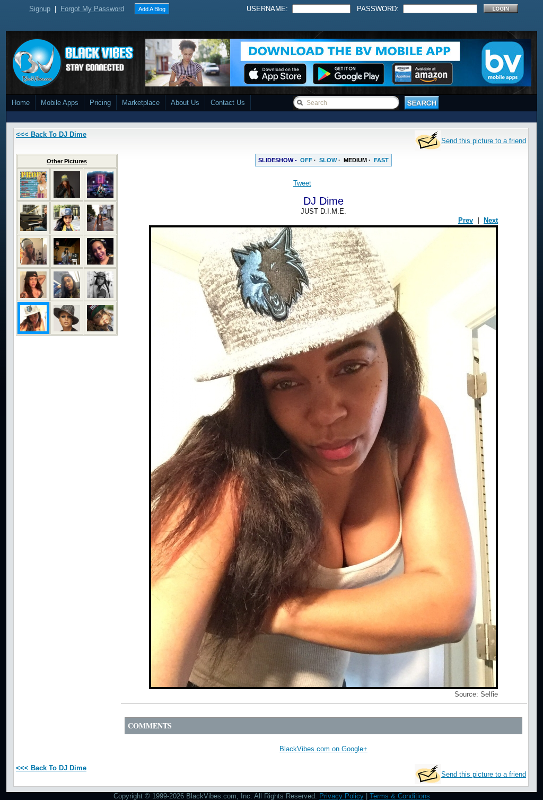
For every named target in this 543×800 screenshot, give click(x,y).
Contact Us (228, 103)
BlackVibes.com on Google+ (323, 749)
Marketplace (141, 103)
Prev (465, 220)
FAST (381, 160)
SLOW (328, 160)
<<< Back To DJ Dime (51, 134)
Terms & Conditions (400, 796)
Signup (39, 9)
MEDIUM (355, 160)
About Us (185, 103)
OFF (306, 160)
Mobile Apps (59, 103)
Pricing (100, 103)
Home (21, 103)
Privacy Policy (341, 796)
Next (491, 220)
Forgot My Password (92, 9)
